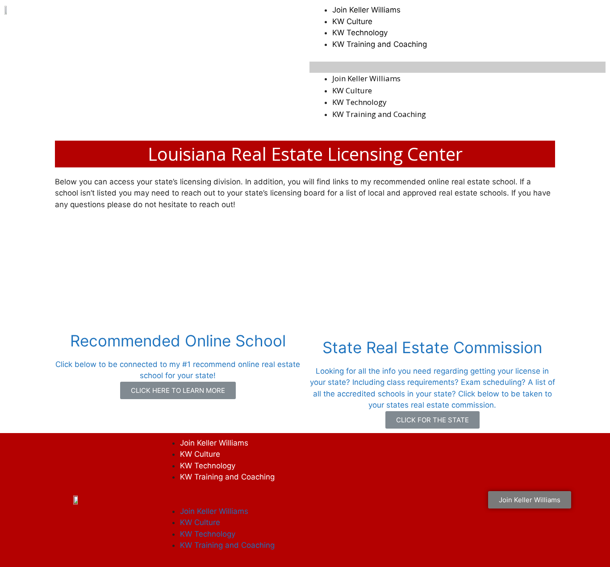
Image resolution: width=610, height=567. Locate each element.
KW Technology (360, 32)
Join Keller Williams (366, 9)
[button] (457, 67)
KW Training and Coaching (379, 44)
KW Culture (352, 21)
